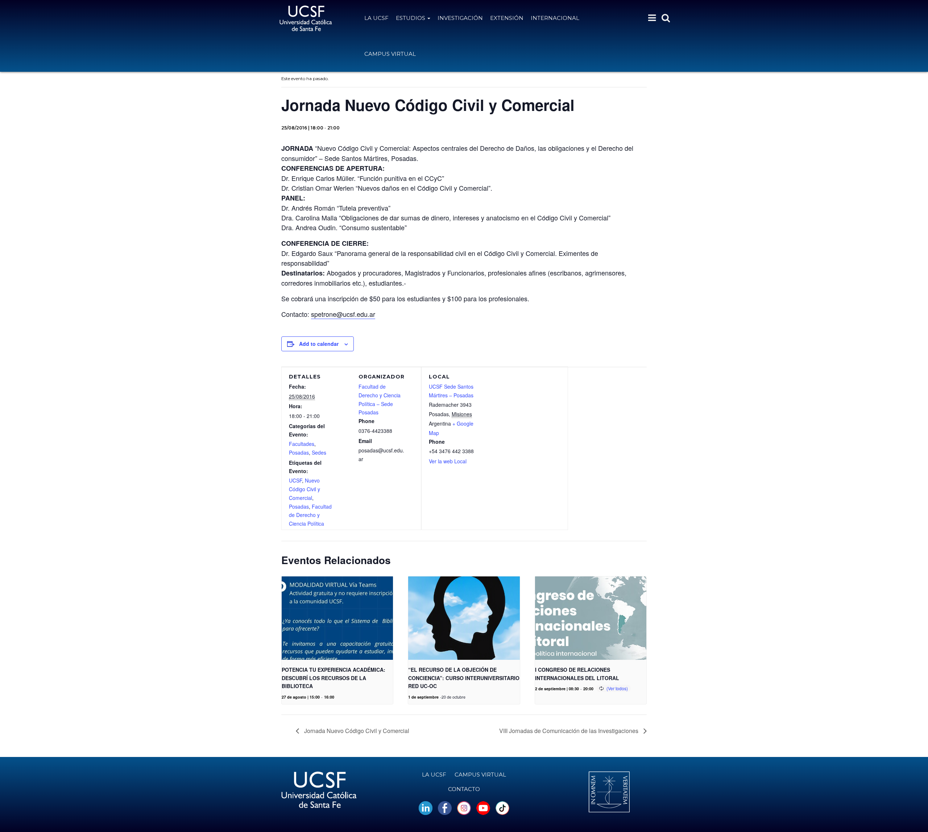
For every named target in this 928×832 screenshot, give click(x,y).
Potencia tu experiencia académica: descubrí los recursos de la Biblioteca (333, 678)
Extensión (506, 18)
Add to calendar (319, 343)
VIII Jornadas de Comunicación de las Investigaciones (569, 731)
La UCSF (376, 18)
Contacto (464, 789)
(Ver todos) (617, 688)
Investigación (460, 18)
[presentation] (337, 618)
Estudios (411, 18)
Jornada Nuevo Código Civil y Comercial (356, 731)
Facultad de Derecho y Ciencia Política (310, 515)
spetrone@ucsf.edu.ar (343, 314)
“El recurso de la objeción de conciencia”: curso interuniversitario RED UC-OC (463, 678)
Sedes (319, 452)
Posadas (299, 452)
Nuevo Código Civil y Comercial (304, 489)
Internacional (555, 18)
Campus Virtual (390, 53)
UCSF (295, 480)
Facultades (301, 443)
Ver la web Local (448, 461)
